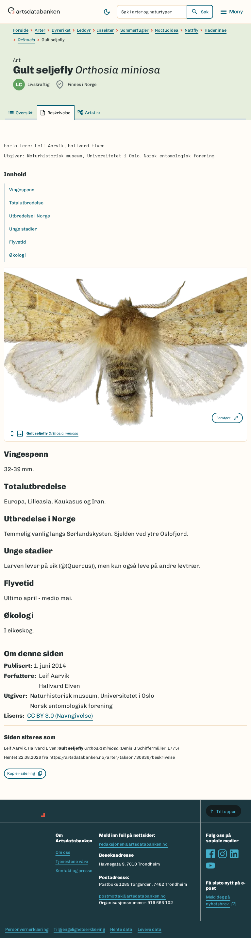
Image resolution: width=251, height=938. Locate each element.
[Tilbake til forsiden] (34, 11)
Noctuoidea (166, 30)
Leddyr (84, 30)
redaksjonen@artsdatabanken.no (133, 844)
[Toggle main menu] (231, 12)
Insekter (105, 30)
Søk (205, 11)
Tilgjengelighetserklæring (79, 929)
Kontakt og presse (74, 870)
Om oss (63, 852)
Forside (20, 30)
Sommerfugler (134, 30)
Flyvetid (17, 242)
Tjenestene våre (72, 861)
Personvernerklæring (26, 929)
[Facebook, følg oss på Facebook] (210, 853)
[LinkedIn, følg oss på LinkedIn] (234, 853)
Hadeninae (215, 30)
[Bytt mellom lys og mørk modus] (107, 12)
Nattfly (191, 30)
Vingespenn (21, 190)
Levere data (149, 929)
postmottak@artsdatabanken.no (132, 896)
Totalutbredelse (26, 203)
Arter (40, 30)
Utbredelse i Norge (29, 216)
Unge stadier (23, 229)
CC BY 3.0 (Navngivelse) (60, 715)
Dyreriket (61, 30)
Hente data (121, 929)
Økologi (17, 255)
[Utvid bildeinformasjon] (16, 433)
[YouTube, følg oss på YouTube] (210, 865)
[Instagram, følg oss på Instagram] (222, 853)
